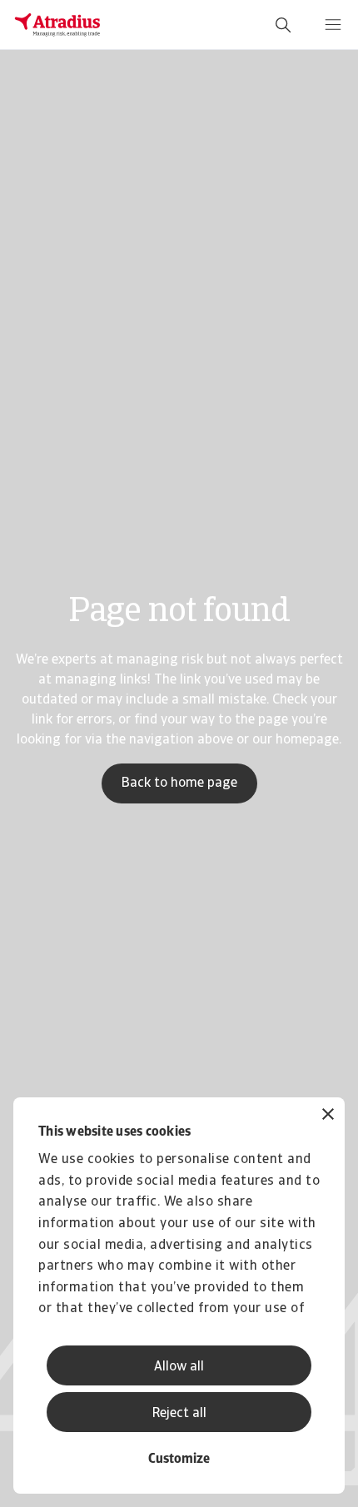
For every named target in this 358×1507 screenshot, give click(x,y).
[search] (283, 25)
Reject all (179, 1413)
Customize (179, 1459)
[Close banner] (328, 1116)
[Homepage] (57, 25)
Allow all (179, 1367)
